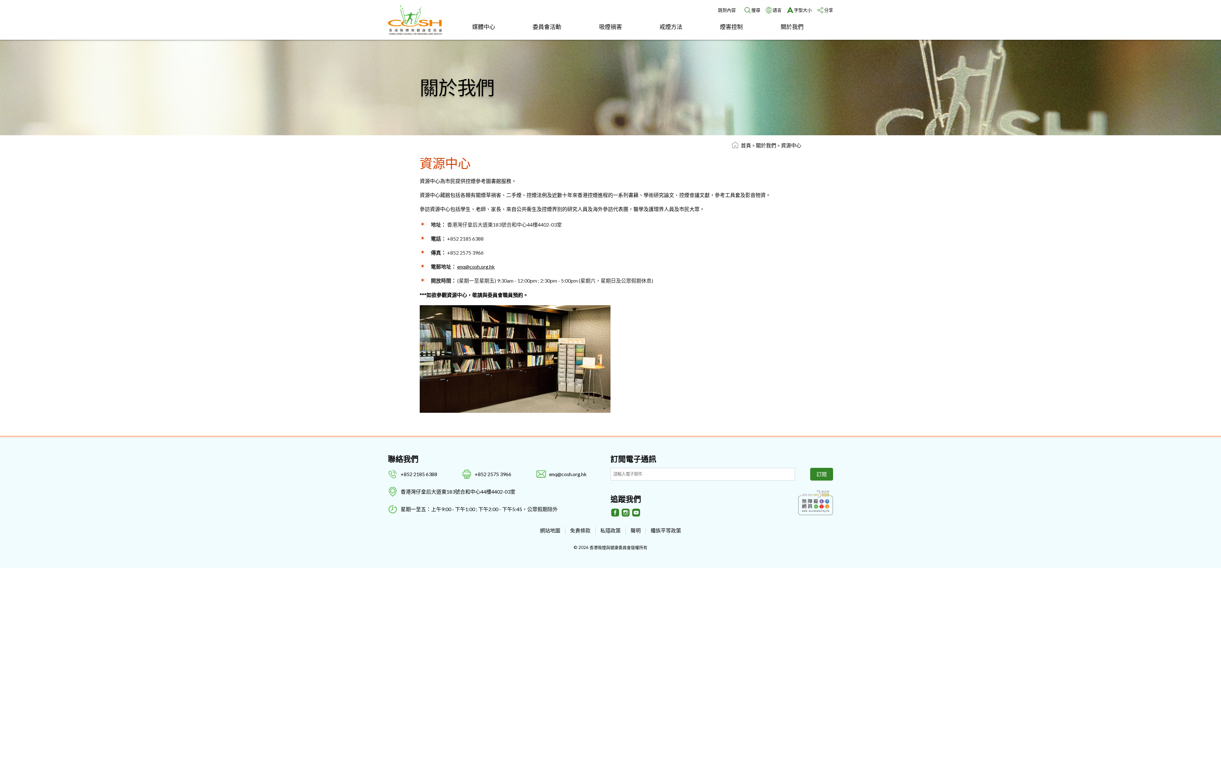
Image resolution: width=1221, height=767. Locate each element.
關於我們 (792, 26)
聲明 (636, 530)
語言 (777, 10)
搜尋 (755, 10)
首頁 (746, 145)
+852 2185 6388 (419, 474)
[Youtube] (636, 512)
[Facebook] (615, 512)
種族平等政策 (666, 530)
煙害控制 (731, 26)
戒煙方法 (670, 26)
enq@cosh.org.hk (476, 267)
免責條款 (580, 530)
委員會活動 (547, 26)
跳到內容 (727, 10)
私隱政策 (610, 530)
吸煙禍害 (610, 26)
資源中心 (791, 145)
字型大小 (803, 10)
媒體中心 (483, 26)
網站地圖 (550, 530)
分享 (828, 10)
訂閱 (822, 474)
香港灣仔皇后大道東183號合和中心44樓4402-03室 (458, 492)
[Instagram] (626, 512)
